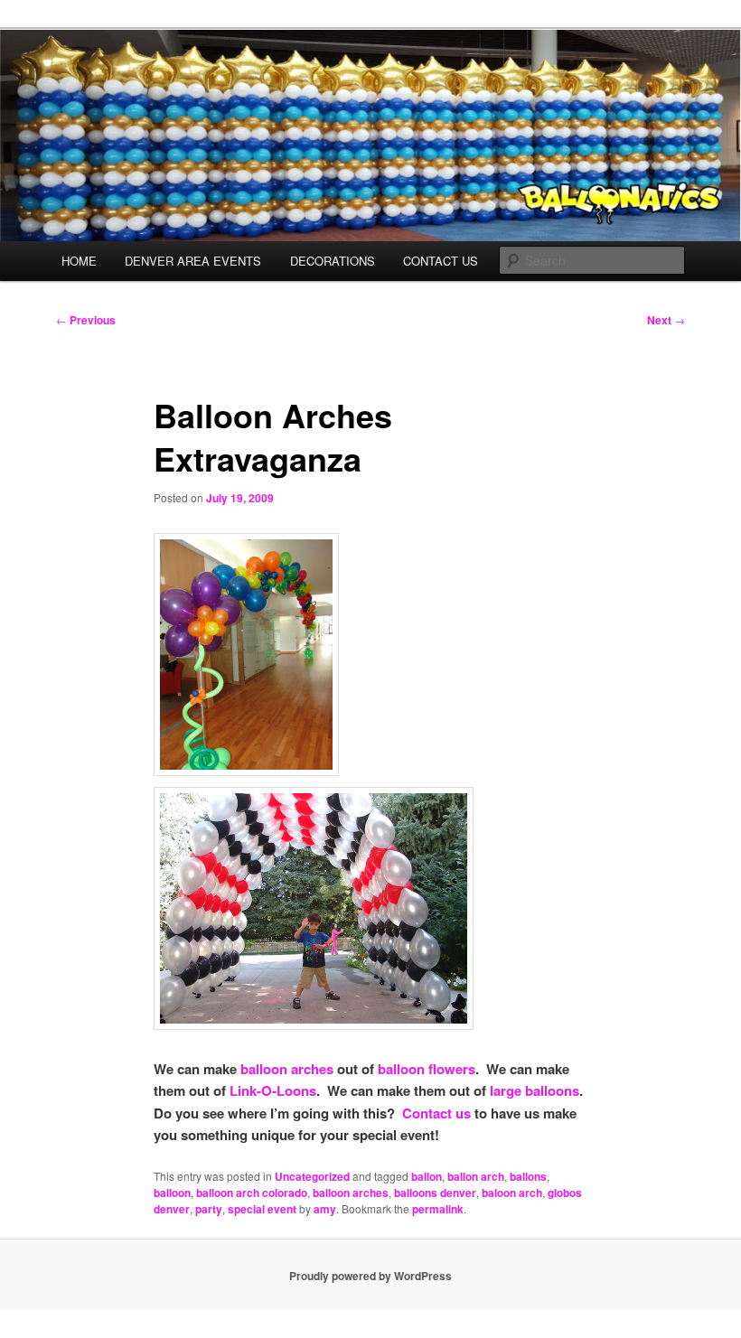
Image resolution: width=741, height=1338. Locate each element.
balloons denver (435, 1192)
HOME (79, 260)
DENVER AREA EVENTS (193, 260)
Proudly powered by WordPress (370, 1276)
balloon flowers (426, 1069)
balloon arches (286, 1069)
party (208, 1209)
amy (325, 1209)
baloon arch (512, 1192)
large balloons (534, 1090)
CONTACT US (440, 260)
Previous (86, 320)
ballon (426, 1176)
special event (262, 1209)
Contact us (436, 1113)
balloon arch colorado (251, 1192)
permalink (438, 1209)
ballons (528, 1176)
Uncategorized (312, 1176)
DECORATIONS (332, 260)
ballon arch (475, 1176)
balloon (172, 1192)
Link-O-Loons (273, 1090)
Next (666, 320)
